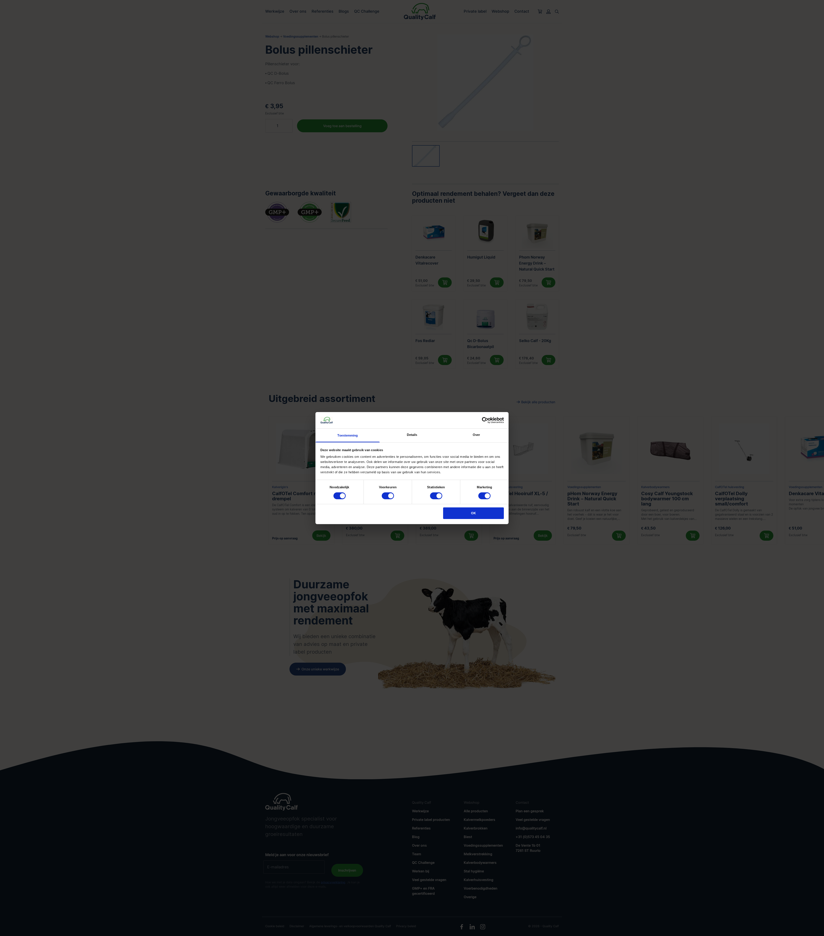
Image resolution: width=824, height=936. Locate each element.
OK (473, 513)
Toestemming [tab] (347, 435)
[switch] (388, 495)
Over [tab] (476, 435)
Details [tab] (412, 435)
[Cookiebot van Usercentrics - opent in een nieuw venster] (485, 420)
